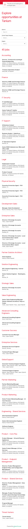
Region (3, 41)
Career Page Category (7, 35)
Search (3, 29)
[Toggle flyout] (25, 38)
